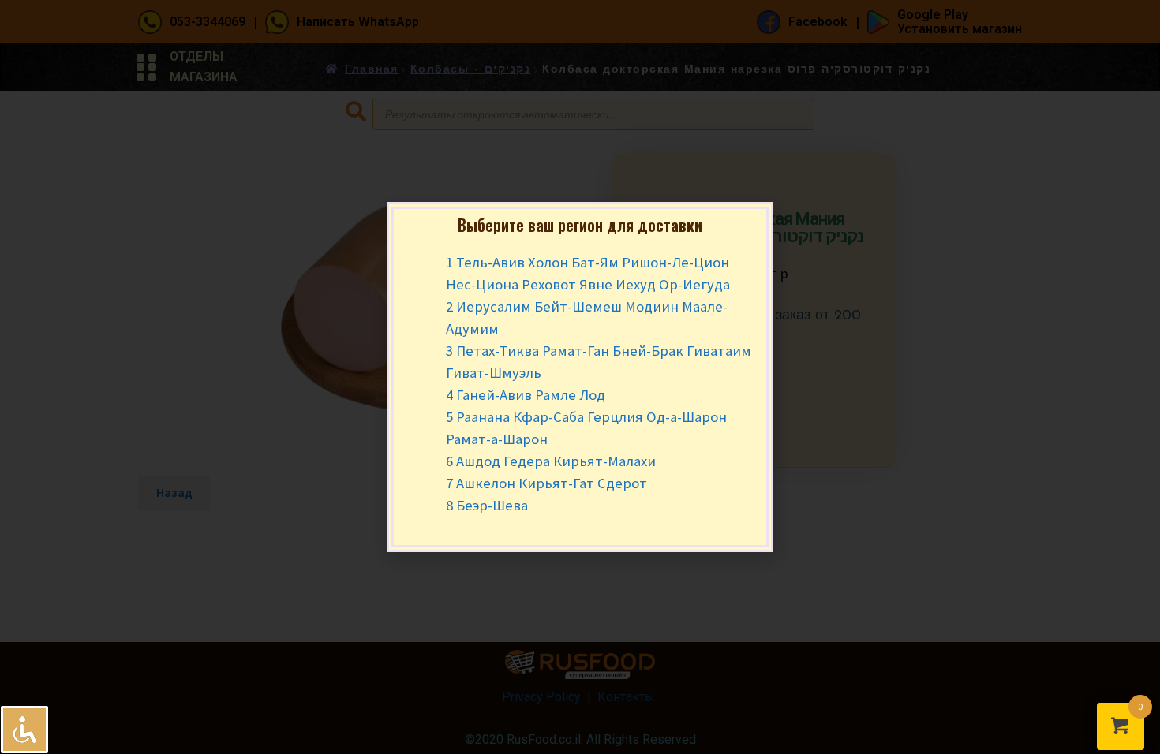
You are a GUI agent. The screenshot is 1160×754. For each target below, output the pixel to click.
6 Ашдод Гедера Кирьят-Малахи (551, 461)
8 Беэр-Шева (487, 505)
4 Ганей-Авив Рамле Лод (525, 395)
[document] (580, 377)
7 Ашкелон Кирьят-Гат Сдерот (546, 483)
